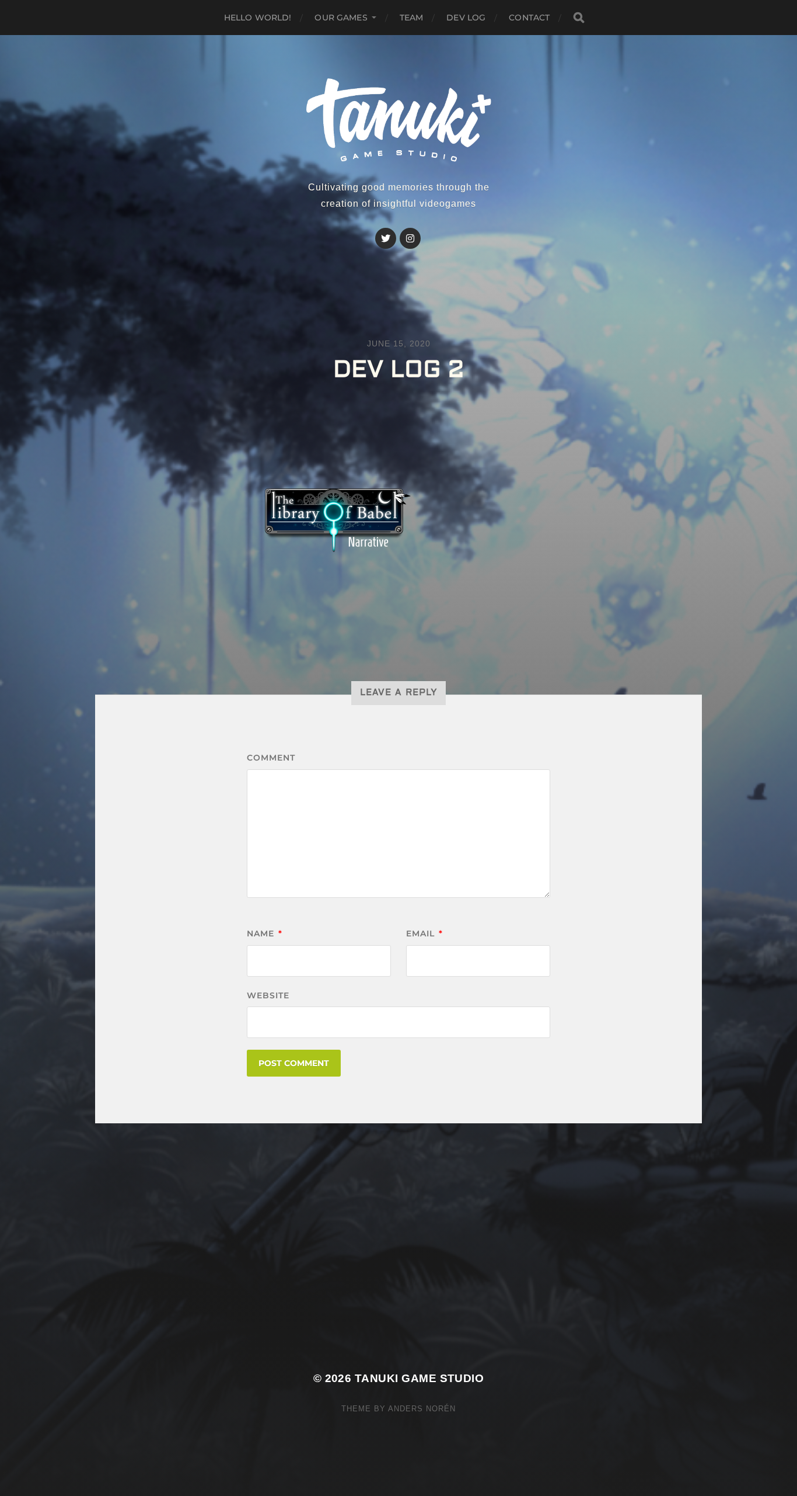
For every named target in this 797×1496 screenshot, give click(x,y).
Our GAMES (340, 17)
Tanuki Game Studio (419, 1378)
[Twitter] (385, 238)
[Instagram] (410, 238)
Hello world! (258, 17)
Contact (529, 17)
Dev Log (465, 17)
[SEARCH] (579, 17)
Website (268, 995)
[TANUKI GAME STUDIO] (399, 120)
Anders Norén (422, 1408)
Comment (271, 757)
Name (264, 933)
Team (412, 17)
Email (424, 933)
